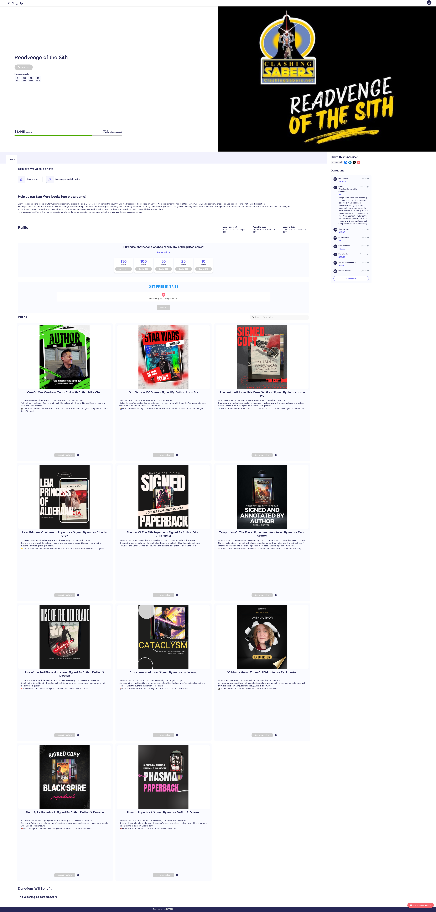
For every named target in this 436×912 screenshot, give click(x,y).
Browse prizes (163, 252)
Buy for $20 (183, 269)
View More (351, 278)
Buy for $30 (163, 269)
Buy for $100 (124, 269)
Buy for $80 (143, 269)
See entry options (65, 455)
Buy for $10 (203, 269)
